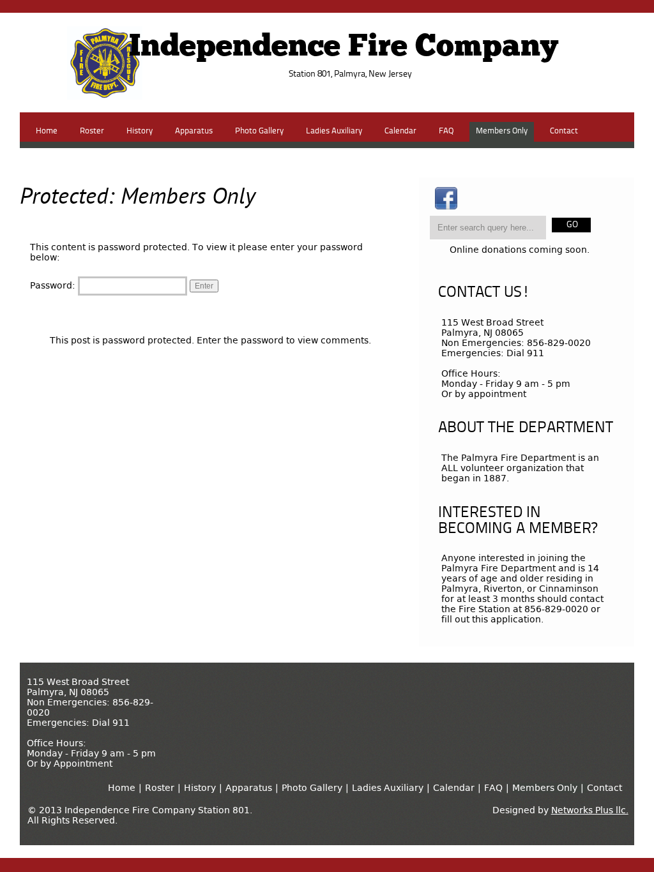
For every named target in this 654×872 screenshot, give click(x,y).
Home (46, 131)
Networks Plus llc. (589, 810)
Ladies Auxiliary (334, 131)
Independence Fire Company (343, 48)
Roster (92, 131)
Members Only (502, 131)
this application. (508, 619)
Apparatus (194, 131)
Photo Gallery (259, 131)
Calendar (400, 131)
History (139, 131)
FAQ (446, 131)
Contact (564, 131)
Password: (54, 285)
